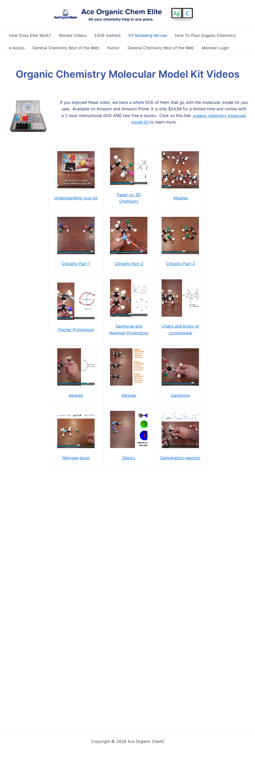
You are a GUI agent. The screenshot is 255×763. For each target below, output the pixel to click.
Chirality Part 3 (180, 263)
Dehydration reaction (180, 457)
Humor (113, 47)
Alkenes (75, 395)
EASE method (108, 35)
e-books (17, 47)
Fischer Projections (76, 329)
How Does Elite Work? (30, 35)
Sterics (128, 457)
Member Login (215, 47)
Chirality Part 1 (76, 263)
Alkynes (129, 395)
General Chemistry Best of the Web (66, 47)
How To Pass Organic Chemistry (205, 35)
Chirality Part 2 (129, 263)
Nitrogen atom (76, 457)
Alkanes (180, 197)
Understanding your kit (76, 197)
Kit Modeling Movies (147, 35)
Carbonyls (180, 395)
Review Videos (73, 35)
